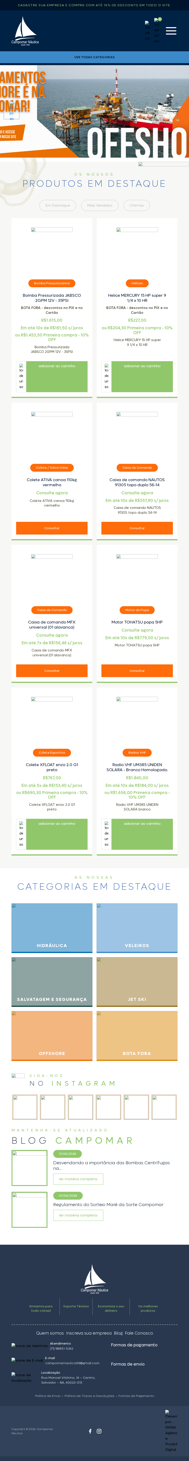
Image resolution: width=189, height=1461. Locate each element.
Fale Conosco (139, 1333)
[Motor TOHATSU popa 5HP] (137, 575)
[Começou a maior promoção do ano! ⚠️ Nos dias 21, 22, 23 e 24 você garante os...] (136, 1107)
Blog (118, 1333)
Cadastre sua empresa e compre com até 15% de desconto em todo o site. (94, 5)
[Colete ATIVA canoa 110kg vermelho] (52, 433)
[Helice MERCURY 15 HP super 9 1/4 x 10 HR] (137, 248)
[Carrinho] (156, 31)
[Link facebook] (90, 1431)
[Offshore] (94, 111)
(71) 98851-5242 (61, 1348)
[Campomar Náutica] (25, 31)
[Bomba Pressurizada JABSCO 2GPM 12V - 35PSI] (52, 248)
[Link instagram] (99, 1431)
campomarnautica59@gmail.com (72, 1363)
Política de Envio (47, 1396)
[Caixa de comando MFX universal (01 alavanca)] (52, 575)
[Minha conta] (147, 31)
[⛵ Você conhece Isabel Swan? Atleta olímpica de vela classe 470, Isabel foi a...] (108, 1107)
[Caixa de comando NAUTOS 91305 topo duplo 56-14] (137, 433)
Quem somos (50, 1333)
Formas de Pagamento (136, 1396)
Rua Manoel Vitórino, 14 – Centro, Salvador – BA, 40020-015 (68, 1380)
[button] (11, 111)
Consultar (51, 528)
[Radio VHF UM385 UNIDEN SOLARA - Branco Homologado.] (137, 718)
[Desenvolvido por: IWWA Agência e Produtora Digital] (156, 1431)
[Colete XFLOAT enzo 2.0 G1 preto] (52, 718)
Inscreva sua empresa (89, 1333)
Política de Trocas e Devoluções (89, 1396)
